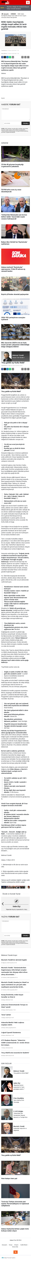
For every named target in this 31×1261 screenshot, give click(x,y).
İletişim (16, 1245)
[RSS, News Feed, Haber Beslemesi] (15, 1252)
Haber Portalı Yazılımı (9, 1257)
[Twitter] (5, 57)
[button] (22, 57)
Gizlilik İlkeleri (23, 1245)
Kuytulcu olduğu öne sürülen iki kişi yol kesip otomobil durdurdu (18, 8)
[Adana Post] (6, 2)
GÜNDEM (13, 14)
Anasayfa (6, 14)
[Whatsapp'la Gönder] (10, 57)
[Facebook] (2, 57)
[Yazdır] (13, 57)
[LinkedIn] (7, 57)
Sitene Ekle (15, 1247)
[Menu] (27, 2)
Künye (10, 1245)
